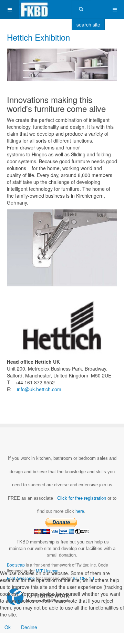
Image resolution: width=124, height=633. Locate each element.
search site (88, 24)
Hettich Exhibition (38, 37)
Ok (7, 627)
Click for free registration (80, 498)
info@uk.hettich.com (39, 389)
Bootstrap (16, 565)
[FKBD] (34, 9)
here (79, 511)
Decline (29, 627)
